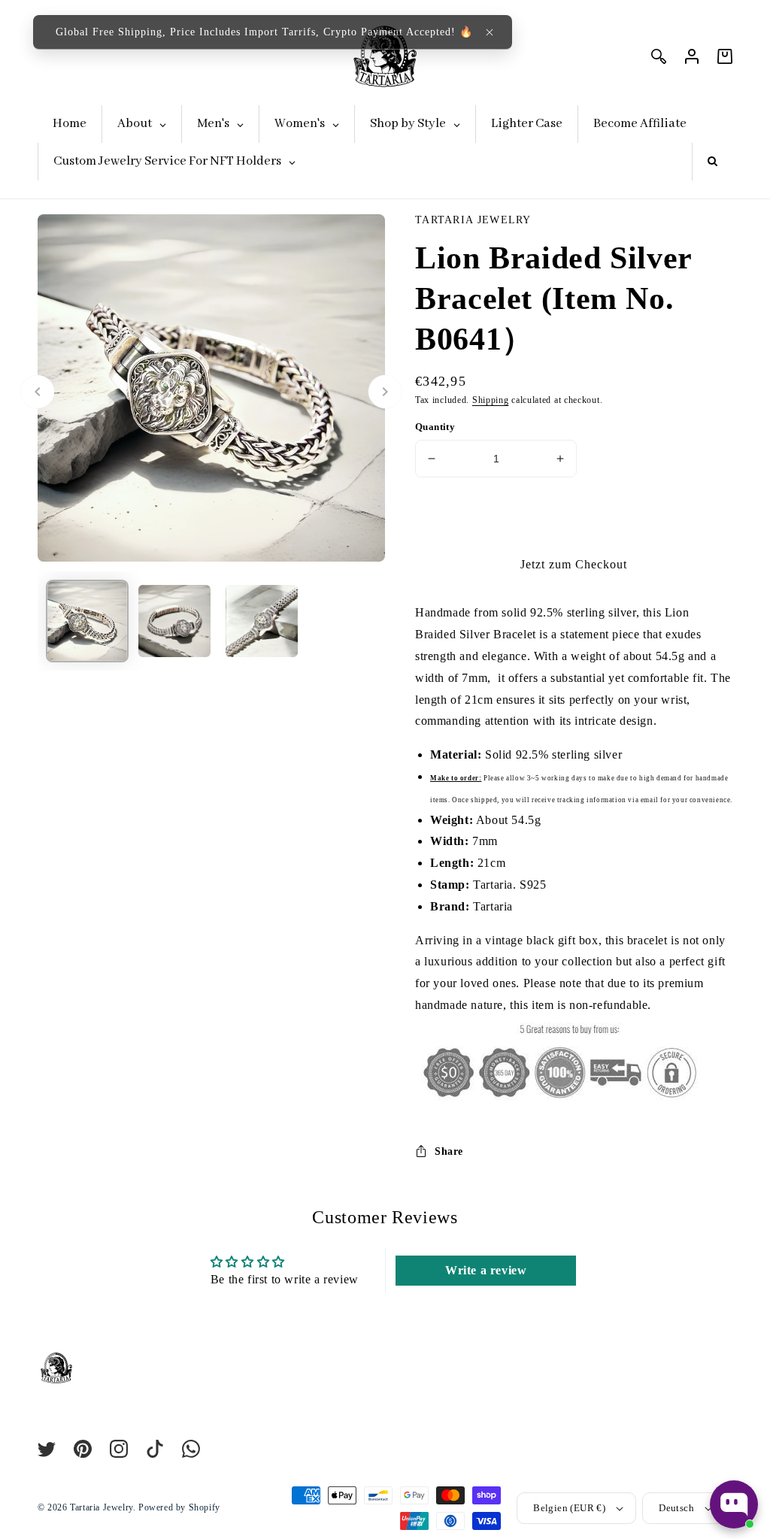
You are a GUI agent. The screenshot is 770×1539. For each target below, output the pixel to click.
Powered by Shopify (179, 1507)
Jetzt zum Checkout (573, 564)
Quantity (435, 426)
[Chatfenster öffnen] (734, 1504)
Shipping (490, 400)
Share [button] (449, 1151)
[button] (489, 32)
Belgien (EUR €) (569, 1507)
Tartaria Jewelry (101, 1507)
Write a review (485, 1270)
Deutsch (676, 1507)
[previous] (37, 391)
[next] (385, 391)
